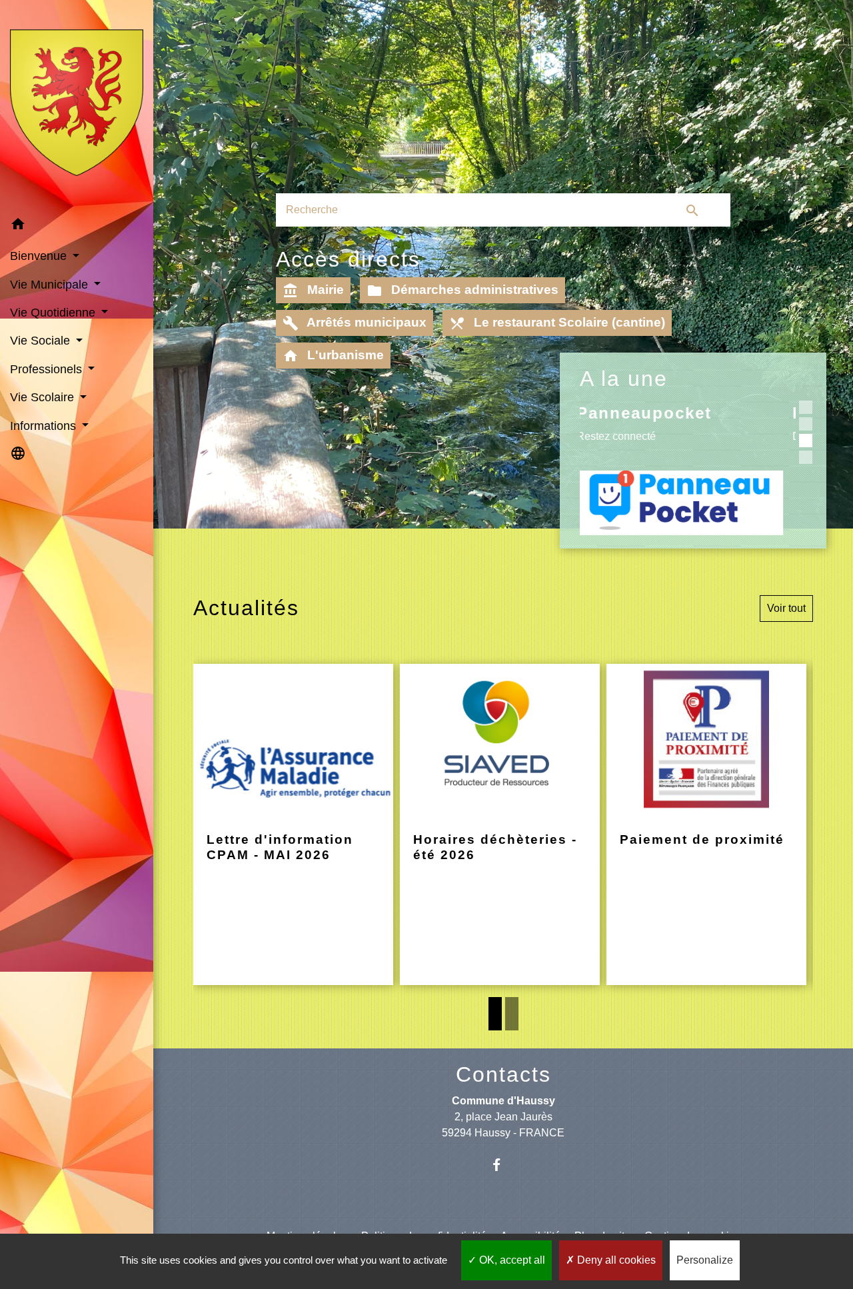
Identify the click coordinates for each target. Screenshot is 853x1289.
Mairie (313, 291)
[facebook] (503, 1164)
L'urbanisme (333, 356)
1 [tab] (495, 1013)
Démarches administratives (462, 291)
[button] (76, 226)
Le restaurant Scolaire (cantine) (557, 323)
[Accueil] (76, 105)
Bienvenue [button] (40, 256)
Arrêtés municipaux (354, 323)
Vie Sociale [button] (41, 340)
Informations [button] (44, 426)
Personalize (704, 1260)
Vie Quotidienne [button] (54, 312)
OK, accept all (510, 1260)
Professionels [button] (47, 369)
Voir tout (786, 608)
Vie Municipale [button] (50, 284)
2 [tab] (511, 1013)
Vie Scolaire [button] (43, 397)
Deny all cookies (615, 1260)
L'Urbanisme (635, 413)
